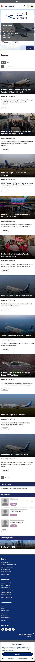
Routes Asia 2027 (6, 569)
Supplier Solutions (6, 594)
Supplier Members (6, 592)
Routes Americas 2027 (7, 567)
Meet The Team (5, 610)
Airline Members (5, 585)
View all (4, 530)
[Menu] (28, 6)
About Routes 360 (6, 583)
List (8, 62)
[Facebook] (9, 629)
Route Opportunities (6, 597)
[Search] (24, 6)
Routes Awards (5, 574)
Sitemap (3, 620)
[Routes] (7, 6)
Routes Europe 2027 (6, 571)
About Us (3, 606)
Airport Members (5, 587)
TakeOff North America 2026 (8, 564)
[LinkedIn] (2, 629)
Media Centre (4, 615)
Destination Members (6, 590)
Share (16, 42)
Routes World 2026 (6, 562)
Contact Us (4, 608)
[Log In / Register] (32, 6)
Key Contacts (5, 495)
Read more (5, 108)
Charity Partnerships (6, 617)
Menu (29, 48)
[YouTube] (13, 629)
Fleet (13, 489)
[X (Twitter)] (6, 629)
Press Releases (5, 613)
